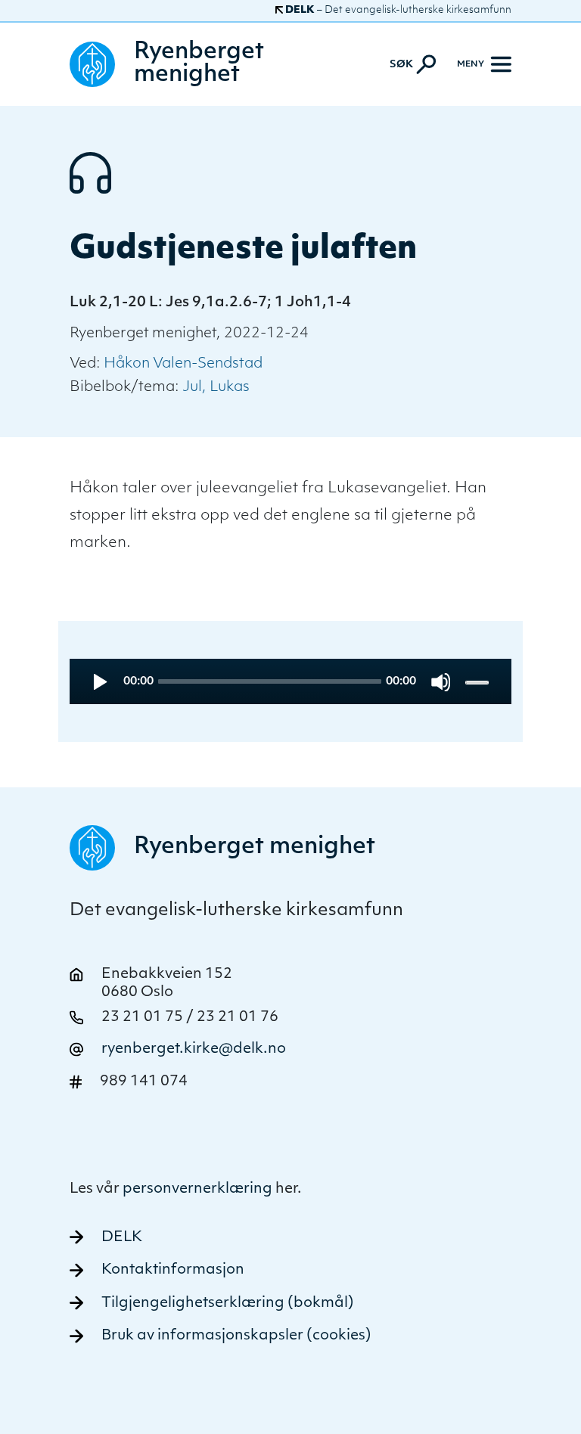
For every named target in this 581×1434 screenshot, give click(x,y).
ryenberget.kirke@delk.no (193, 1049)
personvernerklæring (197, 1189)
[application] (290, 681)
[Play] (98, 681)
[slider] (478, 682)
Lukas (230, 387)
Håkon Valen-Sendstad (183, 364)
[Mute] (440, 681)
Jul (192, 387)
